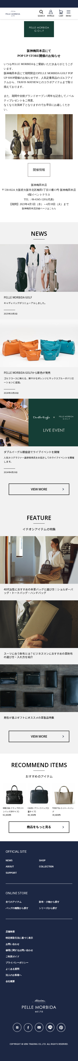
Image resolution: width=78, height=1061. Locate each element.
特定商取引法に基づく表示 (19, 938)
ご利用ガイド (12, 956)
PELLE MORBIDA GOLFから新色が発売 (27, 372)
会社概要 (10, 981)
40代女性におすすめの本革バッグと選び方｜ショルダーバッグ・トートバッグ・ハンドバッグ (38, 591)
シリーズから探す (48, 908)
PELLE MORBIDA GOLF (18, 297)
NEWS (9, 860)
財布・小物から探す (49, 902)
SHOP (42, 860)
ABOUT (10, 866)
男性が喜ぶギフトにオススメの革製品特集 (29, 717)
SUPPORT (11, 873)
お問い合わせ (12, 944)
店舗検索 (10, 931)
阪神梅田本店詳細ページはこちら (39, 208)
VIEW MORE (39, 489)
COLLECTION (46, 866)
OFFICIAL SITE (16, 851)
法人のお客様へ (14, 975)
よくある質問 (12, 969)
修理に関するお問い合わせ (19, 950)
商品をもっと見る (39, 827)
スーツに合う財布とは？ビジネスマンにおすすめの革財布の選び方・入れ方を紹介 (38, 655)
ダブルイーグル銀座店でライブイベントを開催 (31, 452)
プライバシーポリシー (17, 962)
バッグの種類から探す (17, 908)
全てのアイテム (14, 902)
